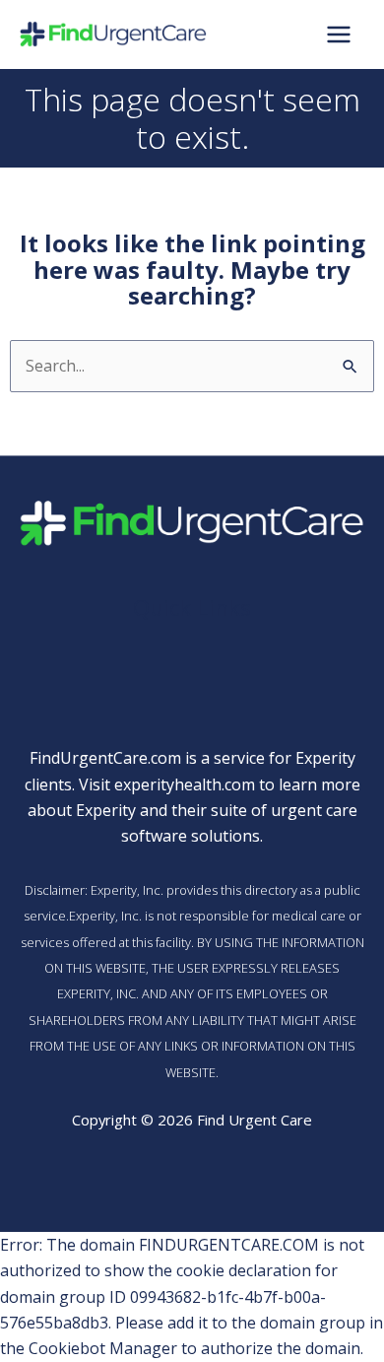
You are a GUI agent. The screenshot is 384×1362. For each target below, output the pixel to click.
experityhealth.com (184, 784)
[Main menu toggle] (338, 34)
